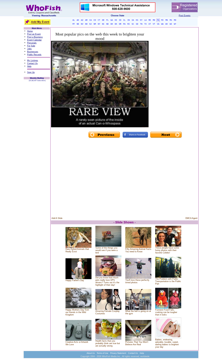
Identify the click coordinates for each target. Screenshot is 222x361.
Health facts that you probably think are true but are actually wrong (107, 343)
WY (175, 24)
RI (128, 24)
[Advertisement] (173, 83)
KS (137, 20)
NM (95, 24)
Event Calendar (34, 40)
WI (171, 24)
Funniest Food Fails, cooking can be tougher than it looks (166, 312)
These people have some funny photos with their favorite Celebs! (167, 250)
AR (86, 20)
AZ (82, 20)
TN (141, 24)
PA (124, 24)
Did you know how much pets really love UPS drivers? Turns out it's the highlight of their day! (107, 281)
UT (150, 24)
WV (166, 24)
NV (82, 24)
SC (133, 24)
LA (145, 20)
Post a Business (35, 37)
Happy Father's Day (74, 280)
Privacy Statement (118, 353)
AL (73, 20)
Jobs (29, 49)
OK (116, 24)
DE (103, 20)
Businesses (32, 51)
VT (154, 24)
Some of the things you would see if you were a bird (106, 250)
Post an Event (34, 34)
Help (29, 66)
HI (116, 20)
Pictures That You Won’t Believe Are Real (136, 343)
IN (128, 20)
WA (162, 24)
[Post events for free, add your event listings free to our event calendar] (43, 13)
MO (175, 20)
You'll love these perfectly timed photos (137, 281)
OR (120, 24)
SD (137, 24)
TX (145, 24)
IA (133, 20)
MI (162, 20)
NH (86, 24)
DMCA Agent (191, 218)
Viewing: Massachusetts (44, 15)
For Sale (31, 46)
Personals (32, 43)
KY (141, 20)
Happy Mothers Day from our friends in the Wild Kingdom (77, 312)
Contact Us (32, 63)
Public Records (34, 54)
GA (112, 20)
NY (99, 24)
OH (112, 24)
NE (78, 24)
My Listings (32, 60)
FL (107, 20)
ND (107, 24)
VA (158, 24)
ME (150, 20)
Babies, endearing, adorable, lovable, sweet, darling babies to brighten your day (167, 343)
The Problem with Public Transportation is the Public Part (168, 281)
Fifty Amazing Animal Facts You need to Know (138, 250)
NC (103, 24)
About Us (91, 353)
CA (90, 20)
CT (99, 20)
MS (171, 20)
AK (78, 20)
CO (95, 20)
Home (30, 31)
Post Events (184, 15)
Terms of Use (102, 353)
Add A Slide (57, 218)
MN (166, 20)
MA (158, 20)
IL (124, 20)
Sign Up (31, 72)
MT (73, 24)
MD (154, 20)
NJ (90, 24)
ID (120, 20)
